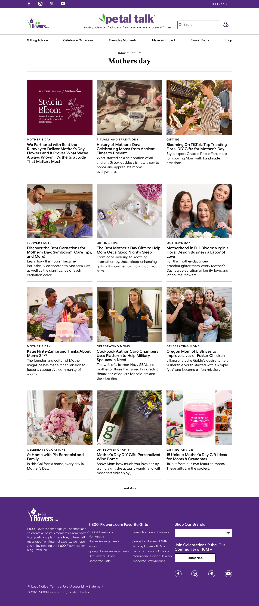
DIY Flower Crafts (113, 449)
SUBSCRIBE (220, 4)
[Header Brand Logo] (38, 27)
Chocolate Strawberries (148, 561)
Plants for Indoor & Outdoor (151, 551)
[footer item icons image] (42, 520)
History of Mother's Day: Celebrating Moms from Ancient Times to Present (126, 148)
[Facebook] (178, 576)
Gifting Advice (37, 40)
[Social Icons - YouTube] (63, 5)
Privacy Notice (38, 586)
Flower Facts (200, 40)
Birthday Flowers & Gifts (148, 546)
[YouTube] (228, 576)
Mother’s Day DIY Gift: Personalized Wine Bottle (128, 456)
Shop (228, 40)
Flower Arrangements (103, 541)
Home (121, 52)
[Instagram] (194, 576)
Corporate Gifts (99, 561)
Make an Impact (163, 40)
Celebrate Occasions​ (78, 40)
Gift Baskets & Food (101, 556)
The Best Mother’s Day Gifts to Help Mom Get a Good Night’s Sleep (129, 249)
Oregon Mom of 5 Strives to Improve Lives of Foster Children (195, 353)
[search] (180, 25)
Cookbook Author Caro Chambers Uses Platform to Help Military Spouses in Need (128, 355)
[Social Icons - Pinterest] (52, 5)
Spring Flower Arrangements (108, 551)
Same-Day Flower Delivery (150, 532)
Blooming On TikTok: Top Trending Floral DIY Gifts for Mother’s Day (196, 146)
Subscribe (195, 558)
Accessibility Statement (86, 586)
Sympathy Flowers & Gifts (150, 541)
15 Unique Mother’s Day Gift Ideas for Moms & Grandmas (196, 456)
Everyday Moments (123, 40)
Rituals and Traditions (117, 139)
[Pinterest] (211, 576)
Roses (92, 546)
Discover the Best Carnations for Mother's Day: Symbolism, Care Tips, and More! (59, 252)
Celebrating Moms (113, 346)
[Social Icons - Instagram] (40, 5)
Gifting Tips (107, 242)
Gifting (173, 139)
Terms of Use (59, 586)
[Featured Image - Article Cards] (59, 107)
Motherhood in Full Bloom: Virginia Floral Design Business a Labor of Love (197, 252)
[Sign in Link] (226, 26)
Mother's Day (39, 139)
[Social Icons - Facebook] (29, 5)
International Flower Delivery (152, 556)
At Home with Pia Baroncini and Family (55, 456)
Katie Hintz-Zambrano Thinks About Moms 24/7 (59, 353)
